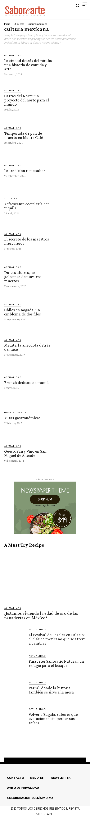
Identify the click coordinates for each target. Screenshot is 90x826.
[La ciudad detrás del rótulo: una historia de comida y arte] (70, 64)
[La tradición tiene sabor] (70, 170)
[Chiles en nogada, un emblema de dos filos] (70, 311)
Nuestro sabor (15, 412)
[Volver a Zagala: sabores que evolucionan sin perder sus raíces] (14, 718)
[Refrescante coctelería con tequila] (70, 205)
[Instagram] (41, 747)
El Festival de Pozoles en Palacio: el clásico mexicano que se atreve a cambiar (57, 638)
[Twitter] (49, 747)
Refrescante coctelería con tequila (27, 205)
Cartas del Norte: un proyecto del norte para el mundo (26, 99)
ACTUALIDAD (12, 55)
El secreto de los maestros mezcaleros (26, 241)
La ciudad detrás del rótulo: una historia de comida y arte (28, 64)
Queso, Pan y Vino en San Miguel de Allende (25, 453)
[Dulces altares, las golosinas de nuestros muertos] (70, 276)
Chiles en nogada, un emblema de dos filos (22, 311)
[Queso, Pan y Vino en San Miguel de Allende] (70, 453)
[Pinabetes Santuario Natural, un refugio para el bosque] (14, 664)
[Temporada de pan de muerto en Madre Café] (70, 135)
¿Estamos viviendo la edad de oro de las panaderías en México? (41, 615)
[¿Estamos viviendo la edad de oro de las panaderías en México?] (45, 577)
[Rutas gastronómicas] (70, 417)
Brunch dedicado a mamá (26, 382)
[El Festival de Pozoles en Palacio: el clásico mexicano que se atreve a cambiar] (14, 638)
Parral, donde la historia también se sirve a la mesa (51, 689)
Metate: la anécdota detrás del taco (27, 347)
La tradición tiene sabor (24, 170)
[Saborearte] (25, 10)
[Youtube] (56, 747)
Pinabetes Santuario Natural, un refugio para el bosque (56, 663)
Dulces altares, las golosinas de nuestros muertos (22, 276)
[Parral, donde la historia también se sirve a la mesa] (14, 691)
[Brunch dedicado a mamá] (70, 382)
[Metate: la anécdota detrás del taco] (70, 346)
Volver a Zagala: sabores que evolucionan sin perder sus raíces (53, 718)
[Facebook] (33, 747)
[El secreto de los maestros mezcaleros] (70, 240)
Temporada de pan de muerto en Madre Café (23, 135)
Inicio (7, 23)
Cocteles (10, 198)
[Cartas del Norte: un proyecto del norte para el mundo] (70, 99)
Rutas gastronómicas (22, 417)
